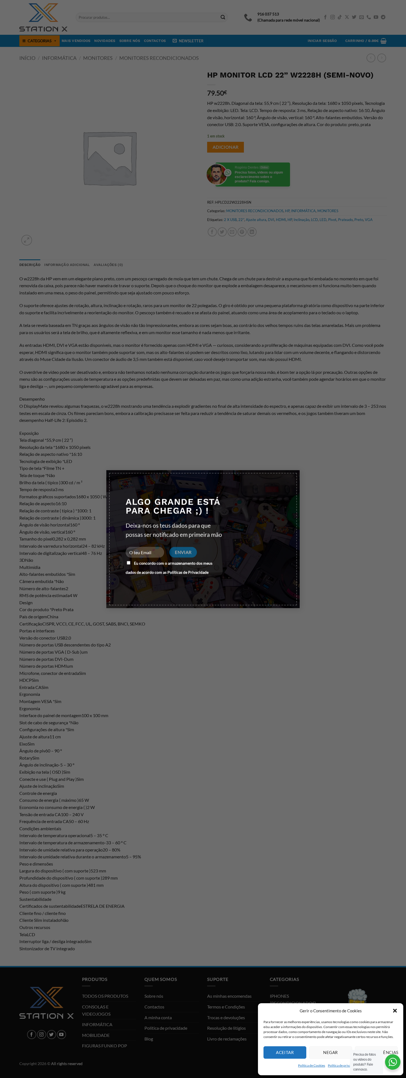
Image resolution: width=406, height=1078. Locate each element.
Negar (330, 1052)
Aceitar (285, 1052)
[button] (395, 1010)
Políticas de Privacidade (188, 572)
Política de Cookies (311, 1065)
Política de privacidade (344, 1065)
